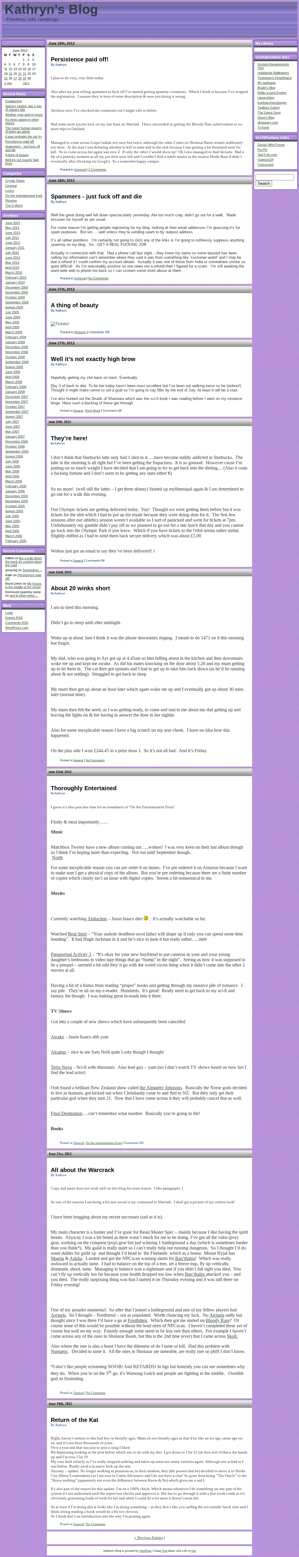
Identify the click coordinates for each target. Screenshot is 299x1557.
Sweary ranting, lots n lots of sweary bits (23, 107)
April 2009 (12, 327)
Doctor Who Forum (271, 144)
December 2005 (16, 496)
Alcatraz (58, 1051)
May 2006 (12, 471)
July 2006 (12, 461)
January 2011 (15, 247)
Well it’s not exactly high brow (93, 359)
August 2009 (14, 307)
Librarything (266, 97)
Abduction (97, 918)
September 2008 (17, 362)
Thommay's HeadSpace (275, 78)
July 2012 (12, 237)
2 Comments (97, 169)
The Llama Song (269, 112)
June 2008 (12, 372)
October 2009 (15, 297)
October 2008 (15, 357)
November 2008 (16, 352)
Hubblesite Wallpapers (273, 73)
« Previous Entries (148, 1537)
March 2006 (13, 481)
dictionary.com (268, 122)
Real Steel (77, 933)
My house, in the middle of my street (23, 585)
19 (10, 73)
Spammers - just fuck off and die (96, 196)
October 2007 (15, 406)
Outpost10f (265, 159)
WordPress (145, 1550)
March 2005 (13, 536)
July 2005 (12, 516)
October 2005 (15, 506)
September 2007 (17, 411)
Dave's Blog (266, 117)
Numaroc (59, 1351)
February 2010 (15, 277)
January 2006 (15, 491)
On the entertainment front (23, 195)
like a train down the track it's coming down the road (23, 561)
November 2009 (16, 292)
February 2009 (15, 337)
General (11, 185)
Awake (57, 1036)
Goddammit (13, 101)
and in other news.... (24, 595)
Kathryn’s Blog (51, 9)
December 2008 (16, 347)
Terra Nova (61, 1067)
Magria (57, 1258)
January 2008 (15, 391)
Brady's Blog (266, 87)
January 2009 (15, 342)
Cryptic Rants (15, 180)
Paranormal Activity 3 (71, 954)
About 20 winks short (80, 588)
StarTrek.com (267, 154)
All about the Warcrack (82, 1170)
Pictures (11, 200)
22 (24, 73)
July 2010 (12, 252)
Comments (16, 622)
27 (15, 78)
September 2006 (17, 451)
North (57, 857)
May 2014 (12, 227)
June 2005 (12, 521)
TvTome (263, 127)
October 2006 (15, 446)
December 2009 (16, 287)
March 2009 (13, 332)
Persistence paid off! (19, 141)
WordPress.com (16, 627)
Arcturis (58, 1315)
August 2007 (14, 416)
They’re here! (69, 438)
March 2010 (13, 272)
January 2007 (15, 436)
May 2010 (12, 262)
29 (24, 78)
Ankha (75, 1258)
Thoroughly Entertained (84, 788)
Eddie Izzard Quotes (272, 92)
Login (9, 612)
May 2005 (12, 526)
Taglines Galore (269, 107)
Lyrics (9, 190)
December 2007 (16, 396)
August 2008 (14, 367)
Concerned (265, 164)
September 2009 (17, 302)
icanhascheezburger (272, 102)
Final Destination (66, 1113)
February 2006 (15, 486)
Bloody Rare (218, 1320)
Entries (13, 617)
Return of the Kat (74, 1420)
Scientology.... (32, 570)
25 (6, 78)
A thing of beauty (17, 155)
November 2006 (16, 441)
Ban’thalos (184, 1258)
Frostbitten (137, 1320)
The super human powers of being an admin (23, 129)
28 (20, 78)
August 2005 (14, 511)
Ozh (193, 1550)
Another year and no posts (24, 114)
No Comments (98, 278)
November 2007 (16, 401)
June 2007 (12, 426)
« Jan (8, 83)
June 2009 (12, 317)
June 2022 (12, 223)
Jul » (26, 83)
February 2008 (15, 387)
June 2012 (12, 242)
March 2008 (13, 382)
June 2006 (12, 466)
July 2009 (12, 312)
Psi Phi (262, 149)
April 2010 (12, 267)
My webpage (267, 82)
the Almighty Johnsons (161, 1087)
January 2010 (15, 282)
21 (20, 73)
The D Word (13, 205)
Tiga (164, 1550)
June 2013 (12, 232)
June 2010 (12, 257)
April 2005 (12, 531)
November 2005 (16, 501)
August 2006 (14, 456)
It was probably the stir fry (23, 136)
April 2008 (12, 377)
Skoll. (232, 1336)
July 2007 (12, 421)
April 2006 (12, 476)
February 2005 (15, 541)
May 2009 (12, 322)
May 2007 (12, 431)
